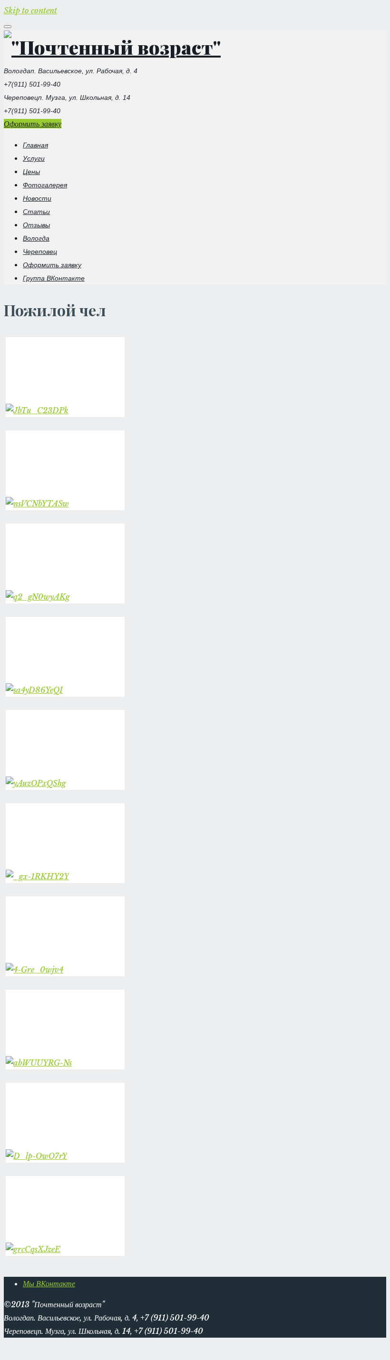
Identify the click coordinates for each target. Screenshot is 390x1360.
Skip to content (30, 10)
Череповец (40, 251)
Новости (37, 198)
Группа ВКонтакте (54, 278)
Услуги (34, 158)
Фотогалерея (45, 185)
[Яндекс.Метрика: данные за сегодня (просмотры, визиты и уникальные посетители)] (25, 1345)
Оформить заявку (32, 123)
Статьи (36, 211)
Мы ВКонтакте (49, 1283)
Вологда (36, 238)
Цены (31, 171)
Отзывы (36, 225)
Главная (35, 145)
